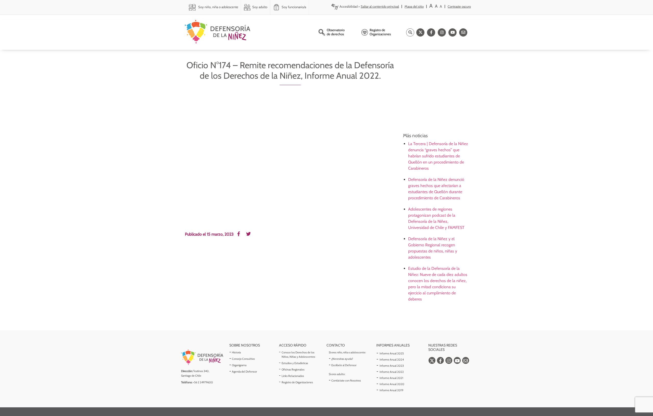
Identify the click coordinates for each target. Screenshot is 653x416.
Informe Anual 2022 (392, 372)
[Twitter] (420, 32)
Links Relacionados (293, 376)
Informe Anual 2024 (392, 359)
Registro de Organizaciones (297, 382)
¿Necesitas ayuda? (342, 359)
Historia (236, 352)
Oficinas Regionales (293, 369)
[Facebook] (431, 32)
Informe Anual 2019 (391, 390)
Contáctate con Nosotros (346, 380)
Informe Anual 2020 (392, 384)
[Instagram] (442, 32)
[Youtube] (452, 32)
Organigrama (239, 365)
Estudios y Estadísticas (295, 363)
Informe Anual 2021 (391, 378)
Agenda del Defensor (244, 371)
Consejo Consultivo (243, 359)
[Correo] (463, 32)
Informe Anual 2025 (392, 353)
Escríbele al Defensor (343, 365)
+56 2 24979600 (203, 382)
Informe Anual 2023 (392, 365)
